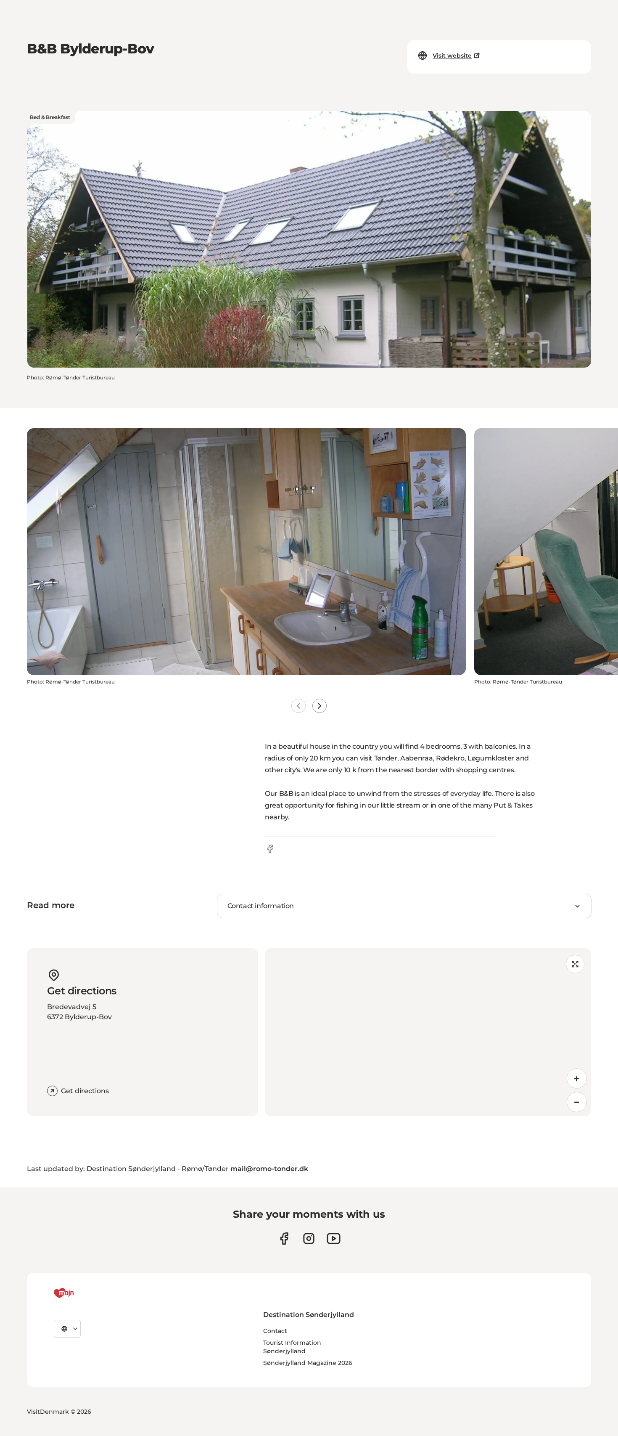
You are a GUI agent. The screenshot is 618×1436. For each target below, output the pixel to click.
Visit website (452, 55)
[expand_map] (575, 964)
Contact (275, 1331)
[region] (428, 1032)
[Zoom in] (577, 1078)
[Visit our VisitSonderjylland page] (284, 1238)
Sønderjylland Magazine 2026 (307, 1363)
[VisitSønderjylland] (79, 1293)
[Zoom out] (577, 1102)
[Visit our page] (308, 1238)
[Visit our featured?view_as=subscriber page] (333, 1238)
